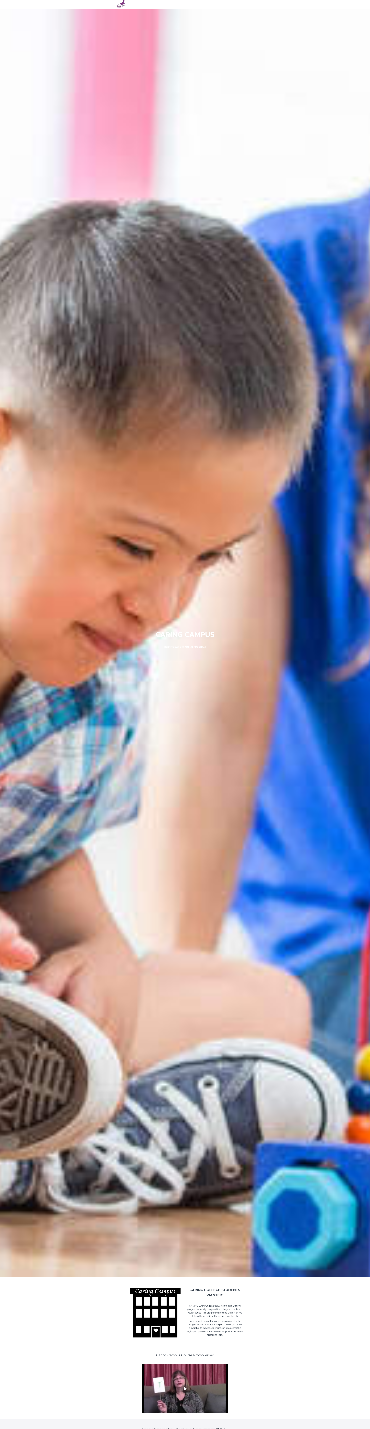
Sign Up (250, 4)
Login (242, 4)
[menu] (245, 4)
